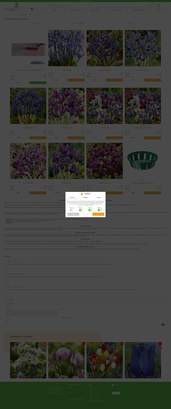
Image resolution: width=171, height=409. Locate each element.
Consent (72, 197)
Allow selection (86, 214)
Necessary (71, 207)
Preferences (80, 207)
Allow (98, 214)
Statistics (90, 207)
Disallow (73, 214)
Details (85, 197)
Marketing (99, 207)
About (99, 197)
